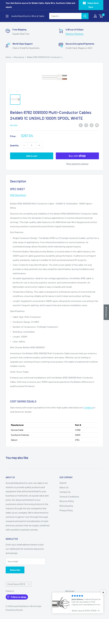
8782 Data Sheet (18, 195)
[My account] (95, 16)
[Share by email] (97, 125)
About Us (64, 487)
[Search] (85, 16)
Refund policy (66, 505)
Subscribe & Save (93, 5)
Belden (13, 125)
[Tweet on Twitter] (92, 125)
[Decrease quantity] (24, 145)
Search (62, 482)
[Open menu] (7, 16)
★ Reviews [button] (106, 312)
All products (19, 57)
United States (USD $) (16, 584)
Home (8, 57)
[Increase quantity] (39, 145)
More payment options (77, 163)
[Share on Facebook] (81, 125)
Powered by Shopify (14, 610)
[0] (101, 16)
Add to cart (31, 155)
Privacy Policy (66, 510)
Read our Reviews (74, 33)
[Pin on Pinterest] (86, 125)
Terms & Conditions (69, 496)
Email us (88, 407)
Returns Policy (66, 501)
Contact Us (64, 491)
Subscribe (15, 570)
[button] (103, 592)
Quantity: (14, 145)
